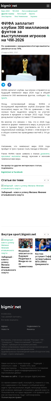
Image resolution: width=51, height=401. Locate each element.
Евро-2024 (5, 11)
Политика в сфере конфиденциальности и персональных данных (21, 371)
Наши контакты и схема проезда (15, 363)
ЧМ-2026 (15, 11)
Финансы (31, 329)
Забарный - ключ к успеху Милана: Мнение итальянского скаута (23, 193)
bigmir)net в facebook (12, 172)
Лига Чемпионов (21, 16)
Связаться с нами (9, 365)
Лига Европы (6, 16)
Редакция (37, 363)
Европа (32, 13)
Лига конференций (29, 11)
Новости (5, 329)
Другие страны (7, 13)
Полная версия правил (11, 397)
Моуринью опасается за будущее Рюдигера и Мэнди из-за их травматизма (26, 258)
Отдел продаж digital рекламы (32, 376)
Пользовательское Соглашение (34, 368)
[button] (44, 180)
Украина (33, 16)
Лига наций (21, 13)
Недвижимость (33, 326)
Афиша (4, 326)
